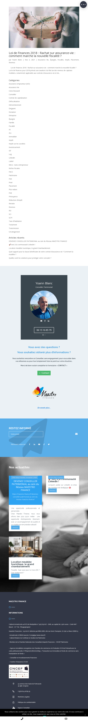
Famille (11, 122)
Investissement (14, 147)
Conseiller (12, 94)
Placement (75, 60)
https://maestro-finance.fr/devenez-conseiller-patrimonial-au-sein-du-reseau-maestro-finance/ (25, 497)
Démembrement (15, 105)
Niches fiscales (14, 168)
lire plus (15, 527)
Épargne (53, 60)
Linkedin (12, 158)
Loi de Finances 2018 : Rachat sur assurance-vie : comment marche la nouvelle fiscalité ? (42, 54)
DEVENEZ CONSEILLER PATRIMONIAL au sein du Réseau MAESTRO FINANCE (38, 241)
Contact (45, 373)
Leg (10, 154)
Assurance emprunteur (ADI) (19, 84)
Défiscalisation (14, 101)
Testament (13, 225)
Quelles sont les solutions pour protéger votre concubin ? (30, 258)
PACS (11, 172)
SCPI (10, 218)
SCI (10, 214)
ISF (10, 151)
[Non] (85, 715)
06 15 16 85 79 (44, 330)
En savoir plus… (44, 408)
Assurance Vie (43, 60)
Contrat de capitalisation (18, 98)
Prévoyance (13, 196)
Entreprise (12, 115)
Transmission (14, 228)
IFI (10, 130)
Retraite (12, 203)
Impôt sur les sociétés (17, 144)
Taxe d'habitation (15, 221)
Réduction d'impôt (15, 200)
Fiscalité (60, 60)
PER (10, 179)
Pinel (10, 182)
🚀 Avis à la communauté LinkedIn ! (22, 244)
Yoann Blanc (17, 60)
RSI (10, 211)
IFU (10, 133)
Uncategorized (14, 232)
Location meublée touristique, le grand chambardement (29, 248)
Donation (12, 112)
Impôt (67, 60)
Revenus (12, 62)
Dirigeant (12, 108)
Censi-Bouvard (14, 91)
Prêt (10, 193)
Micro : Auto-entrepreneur (18, 165)
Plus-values (13, 189)
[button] (83, 4)
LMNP (11, 161)
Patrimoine (13, 175)
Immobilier (13, 137)
